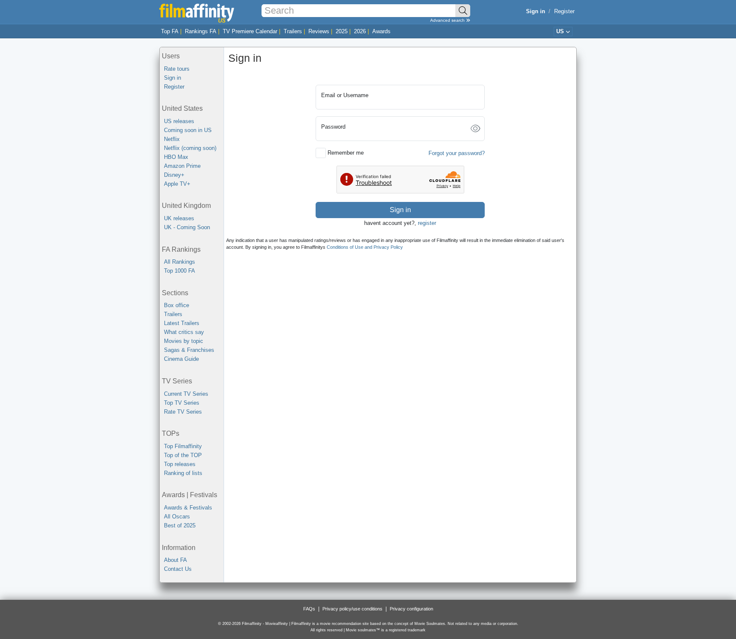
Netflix (172, 139)
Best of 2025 (180, 525)
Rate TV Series (183, 412)
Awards (381, 31)
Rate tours (177, 69)
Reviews (318, 31)
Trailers (293, 31)
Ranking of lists (183, 473)
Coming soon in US (188, 130)
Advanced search (448, 20)
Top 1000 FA (179, 271)
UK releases (179, 218)
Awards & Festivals (188, 507)
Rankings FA (200, 31)
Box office (176, 305)
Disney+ (174, 175)
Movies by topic (183, 341)
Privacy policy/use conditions (352, 608)
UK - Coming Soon (187, 227)
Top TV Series (181, 403)
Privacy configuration (411, 608)
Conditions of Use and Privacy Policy (365, 247)
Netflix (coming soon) (190, 148)
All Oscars (177, 516)
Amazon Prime (182, 166)
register (427, 223)
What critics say (184, 332)
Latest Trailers (181, 323)
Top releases (180, 464)
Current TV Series (186, 394)
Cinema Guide (181, 359)
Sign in (172, 78)
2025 (342, 31)
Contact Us (178, 569)
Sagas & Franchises (189, 350)
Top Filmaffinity (183, 446)
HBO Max (176, 157)
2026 (360, 31)
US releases (179, 121)
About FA (175, 560)
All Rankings (179, 262)
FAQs (309, 608)
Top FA (169, 31)
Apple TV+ (177, 184)
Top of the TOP (183, 455)
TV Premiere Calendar (250, 31)
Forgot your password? (456, 153)
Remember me (346, 153)
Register (564, 11)
